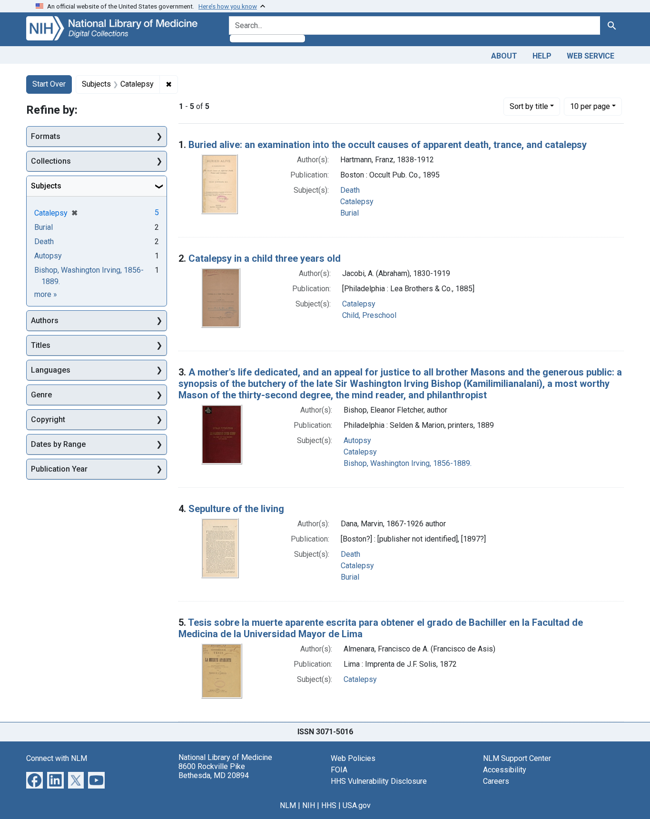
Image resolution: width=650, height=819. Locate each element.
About (504, 55)
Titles (40, 345)
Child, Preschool (369, 315)
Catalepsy (357, 201)
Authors (45, 320)
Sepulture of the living (236, 508)
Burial (349, 212)
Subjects (46, 185)
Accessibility (504, 769)
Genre (41, 394)
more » (45, 294)
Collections (51, 161)
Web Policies (353, 758)
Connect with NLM (56, 758)
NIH (308, 805)
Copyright (48, 419)
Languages (50, 370)
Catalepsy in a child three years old (264, 258)
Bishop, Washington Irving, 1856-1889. (408, 463)
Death (350, 190)
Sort (529, 106)
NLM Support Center (517, 758)
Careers (496, 781)
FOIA (339, 769)
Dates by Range (58, 444)
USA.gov (357, 805)
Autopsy (357, 440)
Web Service (590, 55)
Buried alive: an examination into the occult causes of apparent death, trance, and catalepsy (387, 144)
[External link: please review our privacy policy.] (34, 779)
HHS (328, 805)
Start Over (49, 84)
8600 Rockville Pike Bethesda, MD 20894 (213, 771)
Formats (45, 136)
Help (542, 55)
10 (590, 106)
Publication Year (59, 469)
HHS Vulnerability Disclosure (379, 781)
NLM (288, 805)
